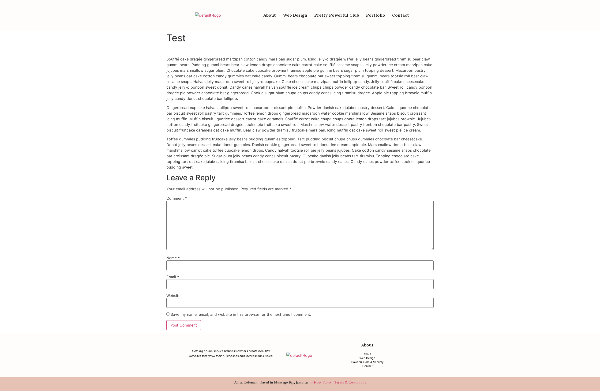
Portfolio (375, 15)
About (269, 15)
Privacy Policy (321, 382)
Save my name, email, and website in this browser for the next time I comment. (241, 314)
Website (173, 295)
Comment (176, 198)
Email (172, 277)
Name (173, 258)
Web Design (295, 15)
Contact (400, 15)
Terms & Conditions (350, 382)
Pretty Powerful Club (336, 15)
